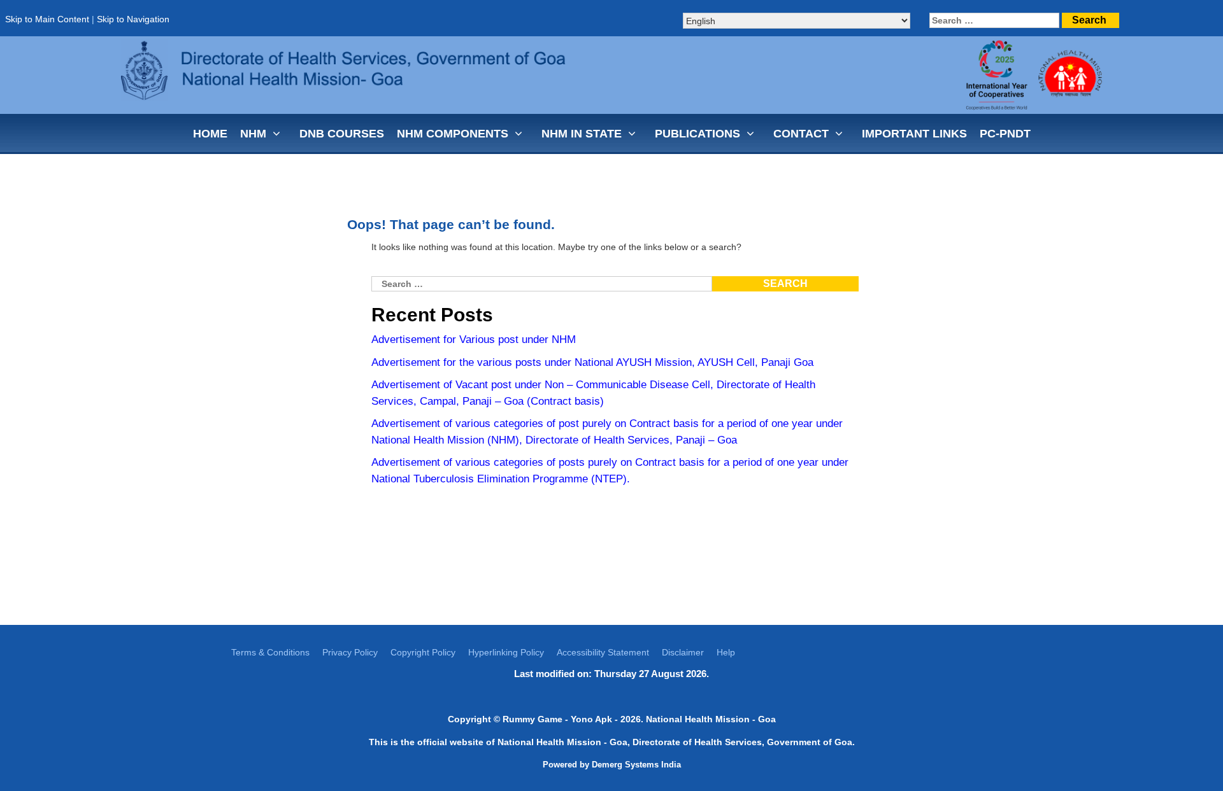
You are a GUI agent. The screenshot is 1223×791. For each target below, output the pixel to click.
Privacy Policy (350, 652)
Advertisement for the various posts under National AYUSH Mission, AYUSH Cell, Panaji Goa (592, 362)
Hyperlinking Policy (506, 652)
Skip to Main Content (47, 19)
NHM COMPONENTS (452, 133)
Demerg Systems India (636, 764)
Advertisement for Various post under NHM (473, 339)
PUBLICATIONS (697, 133)
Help (726, 652)
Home (210, 133)
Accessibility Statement (603, 652)
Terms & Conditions (270, 652)
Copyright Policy (422, 652)
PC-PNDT (1005, 133)
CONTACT (801, 133)
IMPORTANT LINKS (914, 133)
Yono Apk (591, 719)
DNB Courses (341, 133)
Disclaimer (683, 652)
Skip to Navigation (133, 19)
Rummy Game (532, 719)
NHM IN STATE (581, 133)
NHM (253, 133)
